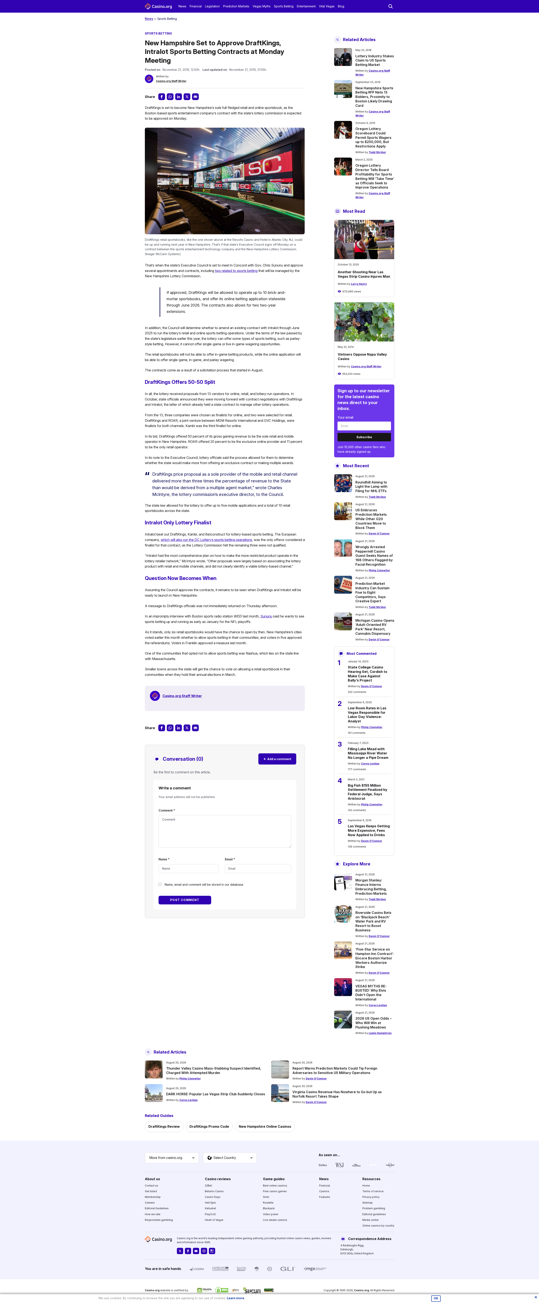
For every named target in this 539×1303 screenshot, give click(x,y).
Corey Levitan (370, 763)
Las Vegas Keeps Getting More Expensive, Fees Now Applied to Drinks (369, 830)
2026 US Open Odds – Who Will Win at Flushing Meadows (373, 1022)
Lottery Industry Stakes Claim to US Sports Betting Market (374, 60)
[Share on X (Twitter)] (187, 96)
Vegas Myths (262, 6)
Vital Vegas (327, 6)
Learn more (235, 1298)
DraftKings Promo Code (209, 1126)
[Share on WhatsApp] (170, 96)
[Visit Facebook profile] (188, 1251)
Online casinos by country (378, 1225)
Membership (153, 1197)
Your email (345, 417)
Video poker (270, 1214)
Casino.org (361, 1290)
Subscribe (364, 437)
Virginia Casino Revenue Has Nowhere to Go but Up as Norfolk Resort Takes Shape (337, 1094)
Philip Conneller (379, 570)
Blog (341, 6)
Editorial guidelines (374, 1214)
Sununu (266, 616)
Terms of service (373, 1191)
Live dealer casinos (275, 1219)
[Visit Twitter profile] (180, 1251)
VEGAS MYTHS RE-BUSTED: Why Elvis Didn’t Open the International (371, 992)
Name (164, 859)
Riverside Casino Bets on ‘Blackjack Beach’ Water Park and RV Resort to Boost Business (373, 921)
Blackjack (269, 1208)
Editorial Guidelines (157, 1208)
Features (324, 1197)
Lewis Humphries (380, 1033)
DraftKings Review (164, 1126)
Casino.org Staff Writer (171, 81)
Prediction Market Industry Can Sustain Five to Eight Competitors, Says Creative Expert (372, 592)
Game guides (274, 1179)
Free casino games (275, 1191)
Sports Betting (284, 6)
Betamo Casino (214, 1191)
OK (436, 1298)
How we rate (152, 1214)
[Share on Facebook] (161, 96)
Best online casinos (275, 1185)
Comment (167, 810)
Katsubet (210, 1208)
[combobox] (172, 1157)
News (182, 6)
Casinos (324, 1191)
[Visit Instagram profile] (204, 1251)
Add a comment (277, 759)
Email (230, 859)
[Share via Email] (195, 96)
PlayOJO (210, 1214)
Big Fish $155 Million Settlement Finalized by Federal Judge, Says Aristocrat (367, 792)
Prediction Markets (236, 6)
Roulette (268, 1202)
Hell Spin (210, 1202)
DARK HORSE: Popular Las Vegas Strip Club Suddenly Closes (215, 1094)
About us (152, 1179)
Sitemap (367, 1202)
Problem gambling (373, 1208)
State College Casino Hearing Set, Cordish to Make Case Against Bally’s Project (367, 673)
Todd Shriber (377, 152)
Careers (150, 1202)
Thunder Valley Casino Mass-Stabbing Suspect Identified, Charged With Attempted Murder (213, 1070)
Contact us (151, 1185)
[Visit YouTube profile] (196, 1251)
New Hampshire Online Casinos (265, 1126)
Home (366, 1185)
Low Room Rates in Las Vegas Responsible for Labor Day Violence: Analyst (367, 714)
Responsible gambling (159, 1219)
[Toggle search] (390, 6)
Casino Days (212, 1197)
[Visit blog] (212, 1251)
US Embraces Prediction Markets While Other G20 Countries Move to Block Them (371, 519)
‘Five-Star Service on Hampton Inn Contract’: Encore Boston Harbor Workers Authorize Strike (374, 958)
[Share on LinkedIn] (178, 96)
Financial (196, 6)
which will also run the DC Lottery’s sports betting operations (206, 540)
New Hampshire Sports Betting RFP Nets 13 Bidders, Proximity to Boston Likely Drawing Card (374, 97)
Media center (370, 1219)
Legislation (212, 6)
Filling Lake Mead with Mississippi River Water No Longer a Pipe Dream (368, 753)
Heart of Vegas (214, 1219)
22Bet (208, 1185)
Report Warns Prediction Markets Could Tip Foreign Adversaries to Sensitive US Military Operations (334, 1070)
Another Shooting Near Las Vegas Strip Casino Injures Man (364, 274)
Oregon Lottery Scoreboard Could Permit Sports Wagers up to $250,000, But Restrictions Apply (373, 137)
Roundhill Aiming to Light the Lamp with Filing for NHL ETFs (371, 486)
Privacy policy (371, 1197)
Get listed (151, 1191)
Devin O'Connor (379, 533)
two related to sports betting (236, 271)
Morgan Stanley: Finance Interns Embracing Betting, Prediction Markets (371, 886)
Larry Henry (359, 283)
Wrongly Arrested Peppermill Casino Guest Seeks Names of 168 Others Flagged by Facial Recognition (374, 555)
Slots (266, 1197)
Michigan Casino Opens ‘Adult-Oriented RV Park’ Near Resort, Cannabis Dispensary (374, 627)
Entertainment (306, 6)
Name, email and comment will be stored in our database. (204, 884)
